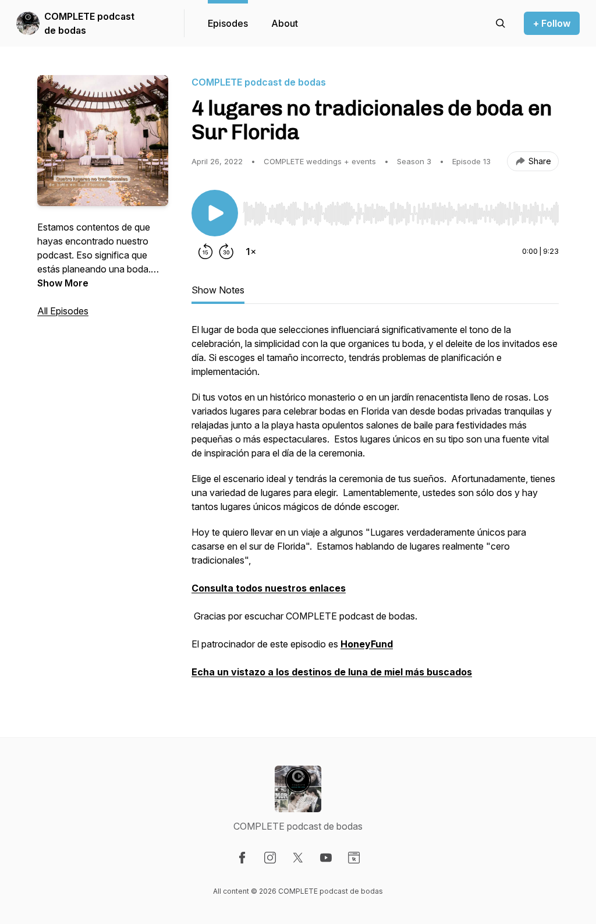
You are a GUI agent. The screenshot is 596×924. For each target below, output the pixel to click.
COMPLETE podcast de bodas (89, 23)
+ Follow (551, 23)
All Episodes (62, 311)
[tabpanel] (375, 507)
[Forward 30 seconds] (226, 251)
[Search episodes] (500, 23)
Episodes (228, 23)
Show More (62, 283)
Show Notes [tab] (217, 290)
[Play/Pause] (214, 213)
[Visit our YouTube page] (326, 857)
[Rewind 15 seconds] (205, 251)
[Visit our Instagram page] (270, 857)
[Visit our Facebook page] (242, 857)
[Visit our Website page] (354, 857)
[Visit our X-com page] (298, 857)
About (284, 23)
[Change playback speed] (250, 251)
